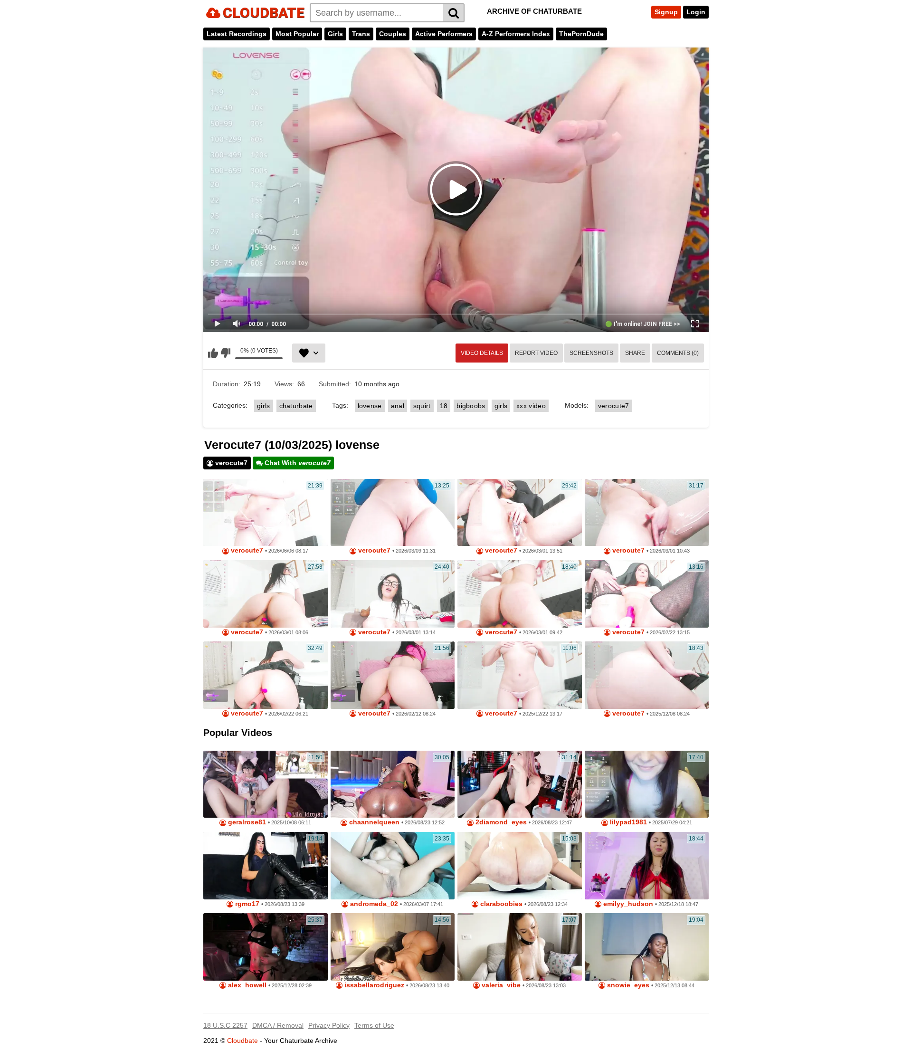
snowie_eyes (627, 985)
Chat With (297, 463)
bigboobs (470, 406)
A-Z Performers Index (516, 34)
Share (635, 353)
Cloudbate (242, 1040)
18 (444, 406)
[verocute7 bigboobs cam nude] (393, 675)
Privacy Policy (329, 1025)
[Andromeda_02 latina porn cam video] (393, 865)
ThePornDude (581, 34)
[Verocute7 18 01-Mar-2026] (519, 594)
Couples (392, 34)
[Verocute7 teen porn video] (647, 594)
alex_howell (246, 985)
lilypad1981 (627, 822)
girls (263, 406)
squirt (422, 406)
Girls (335, 34)
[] (454, 12)
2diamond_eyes (500, 822)
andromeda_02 (373, 903)
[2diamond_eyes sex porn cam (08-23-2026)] (519, 784)
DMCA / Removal (278, 1025)
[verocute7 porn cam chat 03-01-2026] (265, 594)
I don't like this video (225, 353)
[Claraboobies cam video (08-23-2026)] (519, 865)
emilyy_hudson (627, 903)
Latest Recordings (236, 34)
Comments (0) (678, 353)
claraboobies (500, 903)
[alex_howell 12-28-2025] (265, 947)
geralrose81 (246, 822)
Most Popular (297, 34)
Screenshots (591, 353)
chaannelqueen (373, 822)
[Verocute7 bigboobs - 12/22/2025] (519, 675)
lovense (370, 406)
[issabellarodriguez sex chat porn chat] (393, 947)
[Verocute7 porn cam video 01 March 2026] (393, 594)
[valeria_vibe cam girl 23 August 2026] (519, 947)
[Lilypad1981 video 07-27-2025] (647, 784)
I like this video (213, 353)
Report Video (536, 353)
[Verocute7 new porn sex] (647, 512)
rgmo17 (246, 903)
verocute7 (613, 406)
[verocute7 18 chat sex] (265, 512)
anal (397, 406)
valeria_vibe (500, 985)
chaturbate (296, 406)
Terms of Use (374, 1025)
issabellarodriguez (373, 985)
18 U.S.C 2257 (225, 1025)
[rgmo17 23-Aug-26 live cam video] (265, 865)
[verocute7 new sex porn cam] (393, 512)
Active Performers (444, 34)
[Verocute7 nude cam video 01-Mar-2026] (519, 512)
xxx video (531, 406)
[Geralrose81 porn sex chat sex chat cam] (265, 784)
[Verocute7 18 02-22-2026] (265, 675)
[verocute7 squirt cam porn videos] (647, 675)
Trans (361, 34)
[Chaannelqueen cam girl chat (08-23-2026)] (393, 784)
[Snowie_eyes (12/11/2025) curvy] (647, 947)
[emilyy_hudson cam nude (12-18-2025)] (647, 865)
